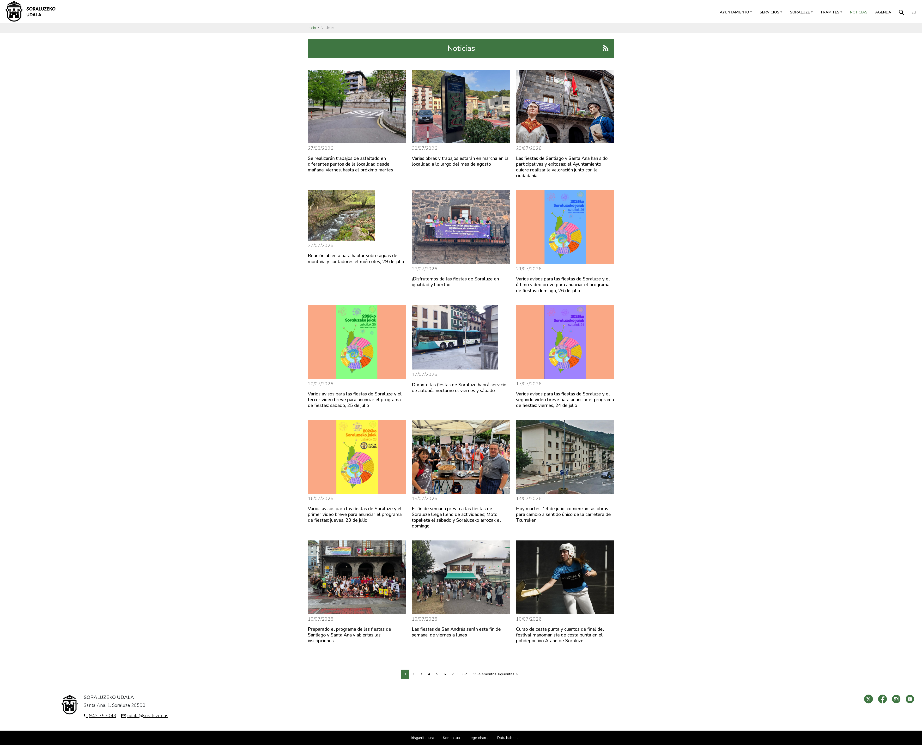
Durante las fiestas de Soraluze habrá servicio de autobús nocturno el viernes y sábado (459, 388)
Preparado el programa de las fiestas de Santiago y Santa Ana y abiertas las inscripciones (349, 635)
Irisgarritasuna (422, 737)
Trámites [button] (829, 12)
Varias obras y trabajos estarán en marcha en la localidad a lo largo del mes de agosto (460, 161)
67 (464, 674)
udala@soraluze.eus (147, 716)
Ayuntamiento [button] (734, 12)
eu (913, 12)
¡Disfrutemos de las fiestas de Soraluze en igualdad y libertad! (455, 282)
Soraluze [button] (800, 12)
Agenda (883, 12)
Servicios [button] (769, 12)
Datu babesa (507, 737)
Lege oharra (478, 737)
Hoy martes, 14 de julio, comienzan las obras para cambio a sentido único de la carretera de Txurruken (563, 514)
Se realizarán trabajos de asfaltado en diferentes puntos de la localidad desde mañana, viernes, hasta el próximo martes (350, 164)
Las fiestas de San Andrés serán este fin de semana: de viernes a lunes (456, 632)
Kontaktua (451, 737)
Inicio (312, 27)
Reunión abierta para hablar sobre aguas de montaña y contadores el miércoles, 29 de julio (356, 259)
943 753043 (102, 716)
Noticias (858, 12)
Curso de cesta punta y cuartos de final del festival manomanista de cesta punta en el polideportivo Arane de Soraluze (560, 635)
